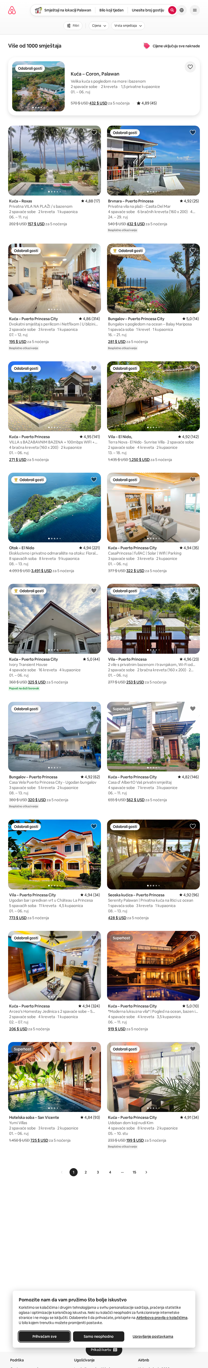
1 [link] (73, 1172)
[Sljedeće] (146, 1172)
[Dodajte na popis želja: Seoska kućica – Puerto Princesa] (193, 826)
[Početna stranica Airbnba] (12, 10)
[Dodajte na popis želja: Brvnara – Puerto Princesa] (193, 132)
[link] (61, 1172)
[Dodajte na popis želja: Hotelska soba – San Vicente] (94, 1049)
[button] (98, 103)
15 (134, 1172)
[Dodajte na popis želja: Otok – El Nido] (94, 479)
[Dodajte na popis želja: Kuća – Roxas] (94, 132)
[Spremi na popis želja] (190, 66)
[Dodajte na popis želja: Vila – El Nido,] (193, 368)
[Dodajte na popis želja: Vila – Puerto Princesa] (193, 590)
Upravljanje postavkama (153, 1336)
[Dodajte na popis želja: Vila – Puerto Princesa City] (94, 826)
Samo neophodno (99, 1336)
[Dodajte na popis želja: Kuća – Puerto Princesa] (94, 368)
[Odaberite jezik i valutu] (182, 10)
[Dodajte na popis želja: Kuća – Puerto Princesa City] (94, 250)
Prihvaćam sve (44, 1336)
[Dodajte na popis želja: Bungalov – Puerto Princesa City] (193, 250)
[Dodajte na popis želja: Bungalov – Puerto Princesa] (94, 708)
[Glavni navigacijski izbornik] (195, 10)
